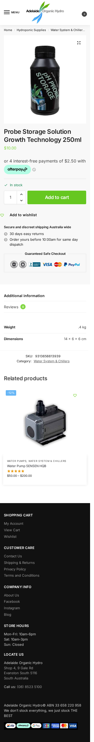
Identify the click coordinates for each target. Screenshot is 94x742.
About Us (11, 595)
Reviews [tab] (14, 307)
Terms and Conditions (21, 575)
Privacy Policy (15, 569)
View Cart (12, 530)
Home (8, 30)
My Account (13, 523)
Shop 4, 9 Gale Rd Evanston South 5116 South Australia (20, 673)
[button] (80, 12)
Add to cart (57, 197)
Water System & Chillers (67, 30)
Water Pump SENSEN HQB (26, 466)
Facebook (12, 601)
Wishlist (10, 536)
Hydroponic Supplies (31, 30)
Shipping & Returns (19, 562)
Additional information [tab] (24, 295)
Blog (7, 614)
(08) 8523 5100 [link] (29, 687)
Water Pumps (17, 461)
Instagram (12, 608)
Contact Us (13, 556)
